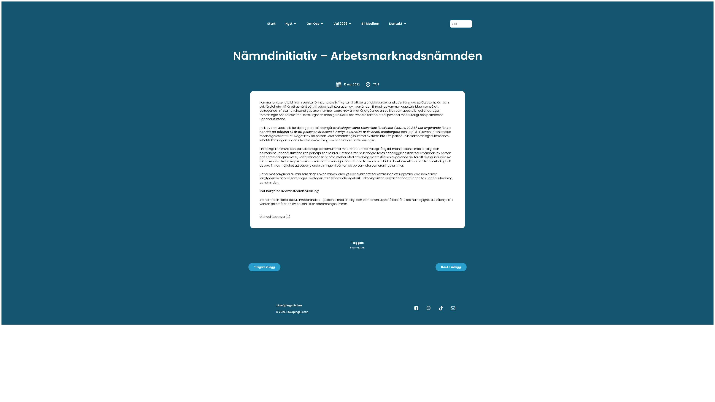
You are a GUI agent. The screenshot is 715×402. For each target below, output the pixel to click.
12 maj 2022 (352, 84)
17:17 (376, 84)
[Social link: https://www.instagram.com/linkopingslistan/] (430, 308)
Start (271, 23)
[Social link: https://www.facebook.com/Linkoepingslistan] (418, 308)
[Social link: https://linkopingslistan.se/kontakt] (455, 308)
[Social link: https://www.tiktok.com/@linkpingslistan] (442, 308)
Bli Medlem (370, 23)
